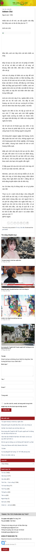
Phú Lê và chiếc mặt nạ (8, 455)
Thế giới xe (4, 492)
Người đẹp (4, 498)
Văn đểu (9, 9)
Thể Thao (4, 489)
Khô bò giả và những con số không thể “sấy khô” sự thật (17, 442)
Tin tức (4, 9)
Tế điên (3, 448)
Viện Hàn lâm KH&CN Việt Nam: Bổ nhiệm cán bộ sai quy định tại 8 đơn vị (16, 438)
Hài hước (4, 502)
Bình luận (4, 364)
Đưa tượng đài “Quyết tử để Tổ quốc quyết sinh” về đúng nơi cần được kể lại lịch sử (17, 432)
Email (3, 387)
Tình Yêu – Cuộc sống (7, 482)
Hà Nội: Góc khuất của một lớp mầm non (13, 428)
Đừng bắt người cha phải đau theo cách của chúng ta (16, 425)
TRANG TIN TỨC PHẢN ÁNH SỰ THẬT (15, 514)
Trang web (4, 395)
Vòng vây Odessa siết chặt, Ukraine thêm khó (14, 445)
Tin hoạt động (5, 485)
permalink (5, 229)
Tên (3, 379)
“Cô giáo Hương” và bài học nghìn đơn (12, 421)
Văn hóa (3, 476)
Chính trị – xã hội (6, 505)
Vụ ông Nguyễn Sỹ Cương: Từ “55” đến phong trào (15, 452)
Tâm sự (3, 495)
